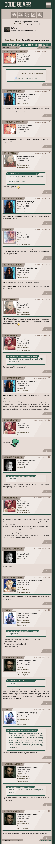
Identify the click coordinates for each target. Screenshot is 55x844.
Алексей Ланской (13, 457)
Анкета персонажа (23, 167)
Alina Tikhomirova (13, 91)
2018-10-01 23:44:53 (41, 265)
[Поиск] (27, 15)
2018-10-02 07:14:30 (40, 577)
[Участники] (21, 15)
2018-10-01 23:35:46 (41, 230)
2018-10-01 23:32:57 (41, 153)
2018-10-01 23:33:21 (41, 199)
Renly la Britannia (13, 577)
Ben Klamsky (10, 153)
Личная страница (23, 165)
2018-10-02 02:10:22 (40, 498)
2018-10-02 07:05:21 (40, 549)
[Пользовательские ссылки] (48, 5)
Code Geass (9, 40)
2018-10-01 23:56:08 (41, 300)
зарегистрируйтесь (28, 30)
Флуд (18, 40)
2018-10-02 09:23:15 (40, 811)
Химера (7, 229)
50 (16, 47)
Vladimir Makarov (19, 24)
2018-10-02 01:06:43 (40, 457)
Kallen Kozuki (11, 335)
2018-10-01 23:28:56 (41, 122)
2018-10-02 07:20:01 (40, 610)
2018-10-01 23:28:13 (41, 91)
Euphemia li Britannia (14, 51)
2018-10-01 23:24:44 (41, 52)
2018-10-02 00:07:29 (40, 378)
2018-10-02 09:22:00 (40, 764)
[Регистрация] (33, 15)
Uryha (7, 610)
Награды (20, 61)
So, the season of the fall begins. (32, 73)
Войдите (14, 30)
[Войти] (40, 15)
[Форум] (14, 15)
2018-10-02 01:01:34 (40, 420)
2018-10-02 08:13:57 (40, 657)
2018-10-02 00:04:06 (41, 336)
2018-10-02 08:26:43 (40, 710)
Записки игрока (22, 103)
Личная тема (21, 625)
